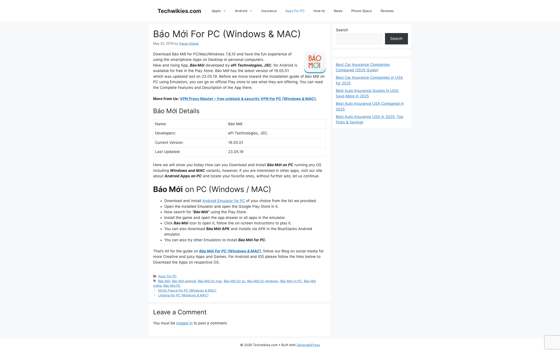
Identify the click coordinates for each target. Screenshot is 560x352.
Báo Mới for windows (262, 281)
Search (342, 30)
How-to (319, 11)
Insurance (269, 11)
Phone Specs (361, 11)
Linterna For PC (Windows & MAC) (183, 295)
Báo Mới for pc (234, 281)
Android (241, 11)
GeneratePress (308, 345)
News (338, 11)
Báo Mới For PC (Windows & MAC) (230, 251)
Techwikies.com (179, 11)
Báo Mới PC (172, 285)
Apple (216, 11)
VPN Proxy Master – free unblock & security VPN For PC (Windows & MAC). (248, 99)
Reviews (387, 11)
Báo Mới (164, 281)
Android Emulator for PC (223, 201)
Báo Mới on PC (291, 281)
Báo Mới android (184, 281)
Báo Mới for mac (210, 281)
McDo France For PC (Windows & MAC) (187, 290)
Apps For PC (295, 11)
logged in (184, 323)
